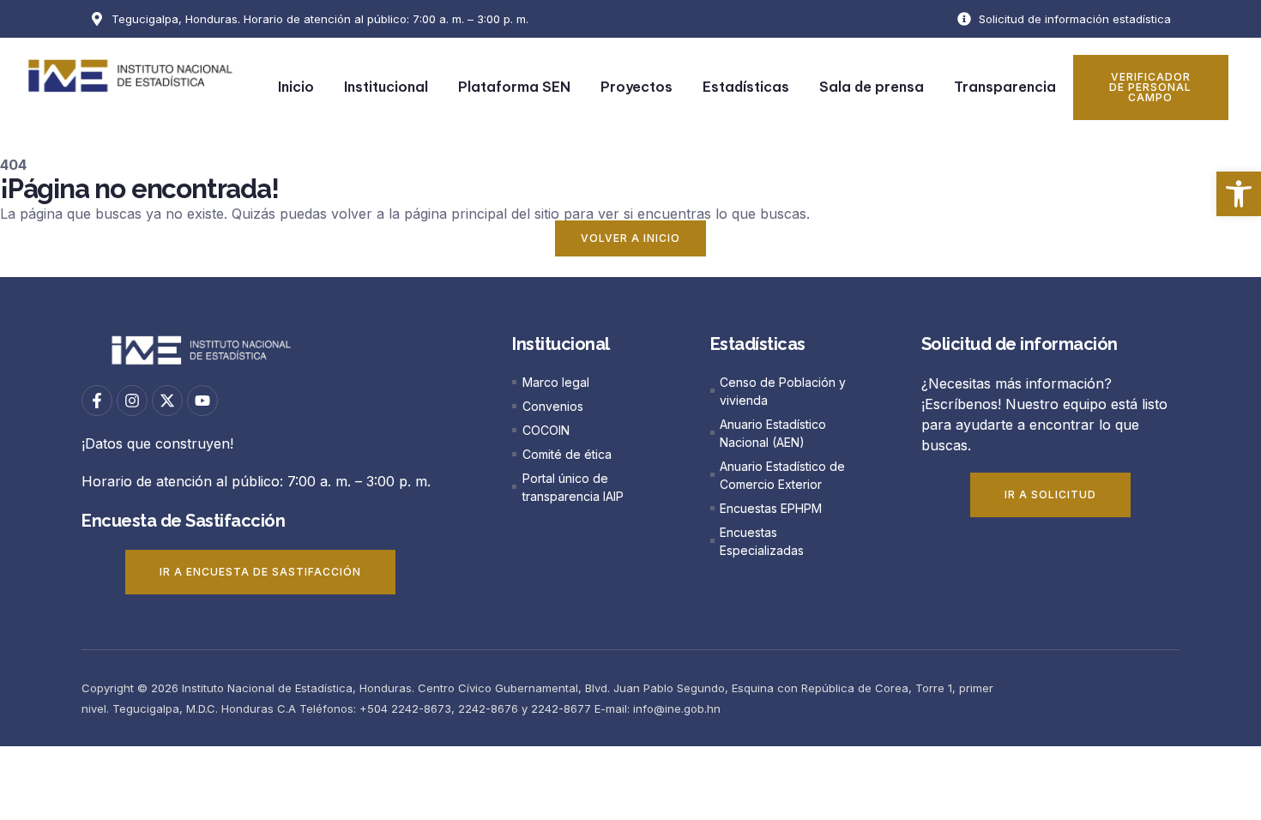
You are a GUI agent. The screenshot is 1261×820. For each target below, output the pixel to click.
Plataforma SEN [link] (514, 86)
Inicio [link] (296, 86)
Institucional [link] (386, 86)
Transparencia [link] (1005, 86)
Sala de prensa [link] (871, 86)
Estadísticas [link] (746, 86)
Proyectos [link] (636, 86)
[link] (1238, 194)
